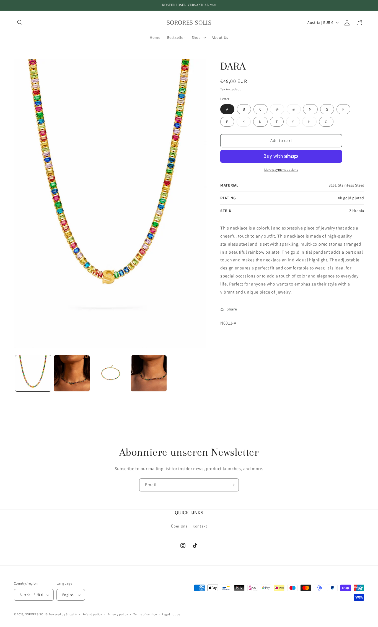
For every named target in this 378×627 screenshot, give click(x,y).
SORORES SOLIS (36, 614)
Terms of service (145, 614)
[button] (20, 22)
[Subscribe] (232, 484)
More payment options (281, 169)
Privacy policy (118, 614)
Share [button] (232, 309)
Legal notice (171, 614)
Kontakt (200, 526)
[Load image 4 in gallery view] (149, 373)
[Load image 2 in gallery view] (71, 373)
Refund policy (92, 614)
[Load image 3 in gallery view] (110, 373)
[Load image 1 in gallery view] (33, 373)
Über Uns (179, 526)
